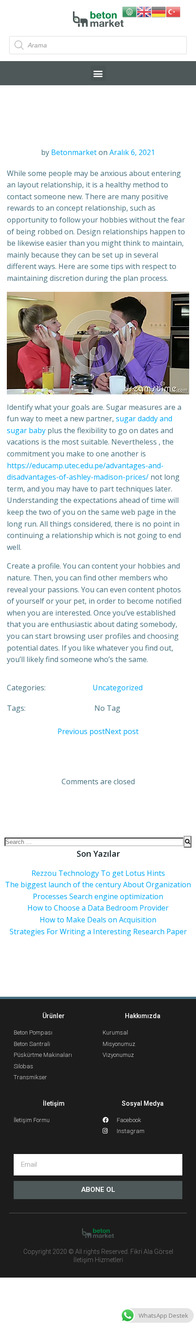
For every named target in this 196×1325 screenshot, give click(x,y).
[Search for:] (94, 842)
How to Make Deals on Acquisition (98, 920)
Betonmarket (74, 152)
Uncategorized (118, 688)
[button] (98, 73)
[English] (144, 11)
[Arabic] (129, 11)
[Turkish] (173, 11)
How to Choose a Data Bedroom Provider (98, 908)
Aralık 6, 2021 (132, 152)
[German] (158, 11)
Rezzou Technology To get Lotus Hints (98, 873)
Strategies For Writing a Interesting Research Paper (98, 931)
